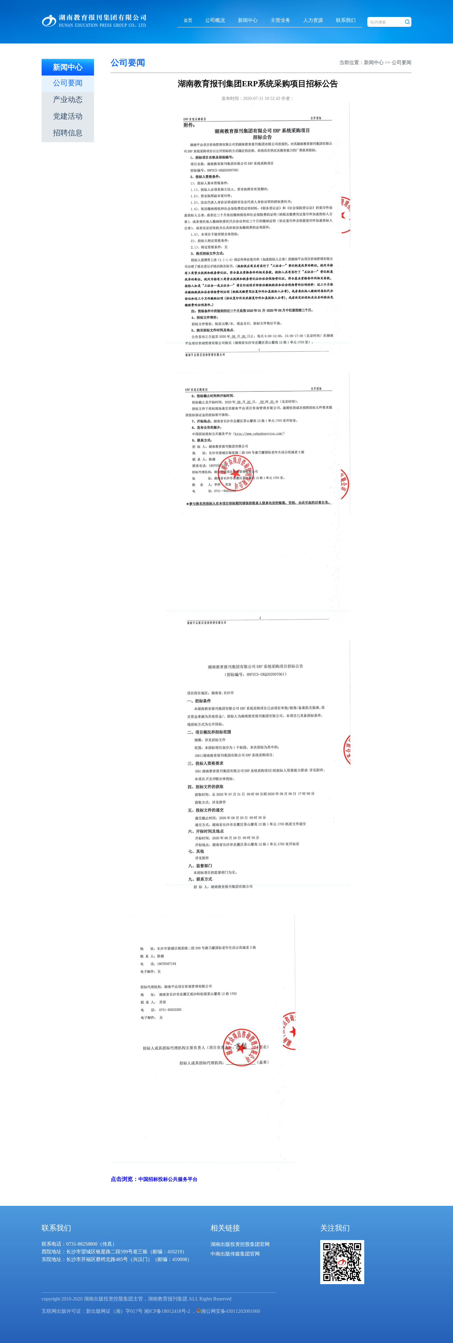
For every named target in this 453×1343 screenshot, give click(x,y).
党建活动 (68, 116)
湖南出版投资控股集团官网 (240, 1244)
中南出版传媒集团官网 (235, 1253)
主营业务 (280, 20)
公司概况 (215, 20)
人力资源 (313, 20)
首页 (188, 20)
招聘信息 (68, 133)
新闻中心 (248, 20)
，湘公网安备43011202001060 (225, 1311)
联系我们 (346, 20)
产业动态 (68, 100)
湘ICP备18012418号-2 (167, 1311)
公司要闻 (68, 83)
